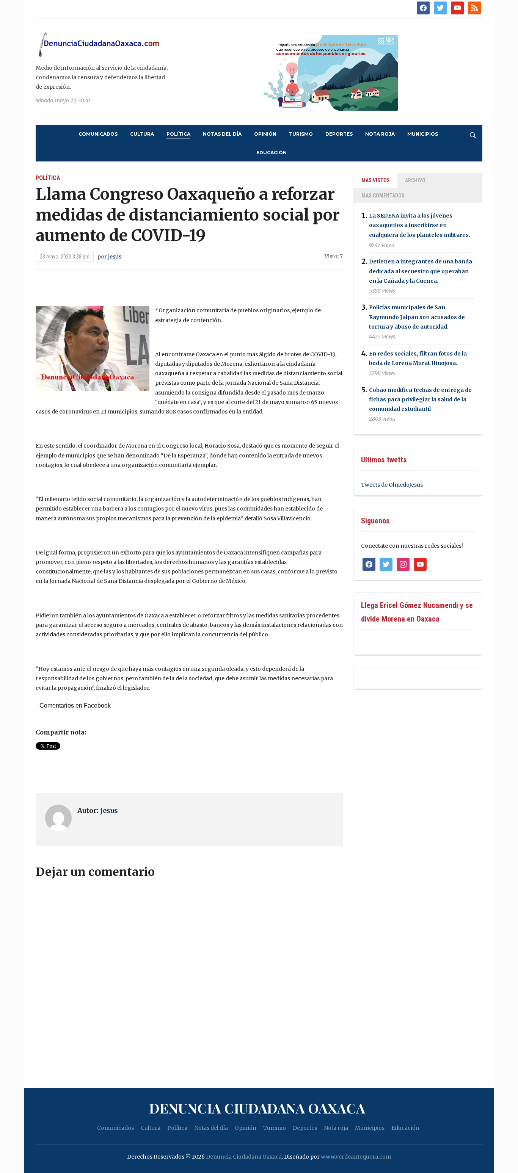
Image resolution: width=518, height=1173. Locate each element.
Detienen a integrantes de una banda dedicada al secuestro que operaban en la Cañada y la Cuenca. (420, 271)
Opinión (265, 134)
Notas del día (222, 134)
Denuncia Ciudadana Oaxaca (257, 1108)
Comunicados (98, 134)
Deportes (339, 134)
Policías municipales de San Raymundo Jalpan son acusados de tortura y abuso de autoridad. (417, 317)
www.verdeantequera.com (356, 1156)
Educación (271, 152)
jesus (114, 256)
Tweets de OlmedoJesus (392, 484)
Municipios (422, 134)
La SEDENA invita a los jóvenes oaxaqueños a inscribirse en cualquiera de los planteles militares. (419, 225)
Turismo (301, 134)
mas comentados (383, 196)
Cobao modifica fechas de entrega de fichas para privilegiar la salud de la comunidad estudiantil (420, 399)
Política (178, 134)
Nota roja (380, 134)
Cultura (142, 134)
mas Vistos (375, 180)
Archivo (415, 180)
